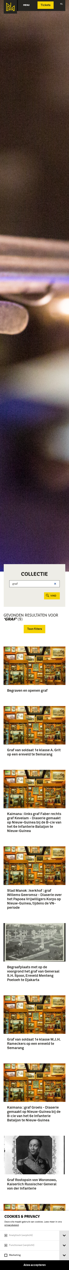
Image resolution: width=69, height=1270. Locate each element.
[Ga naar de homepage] (10, 7)
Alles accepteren (35, 1265)
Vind (53, 596)
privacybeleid (11, 1225)
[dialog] (34, 1240)
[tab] (64, 1235)
